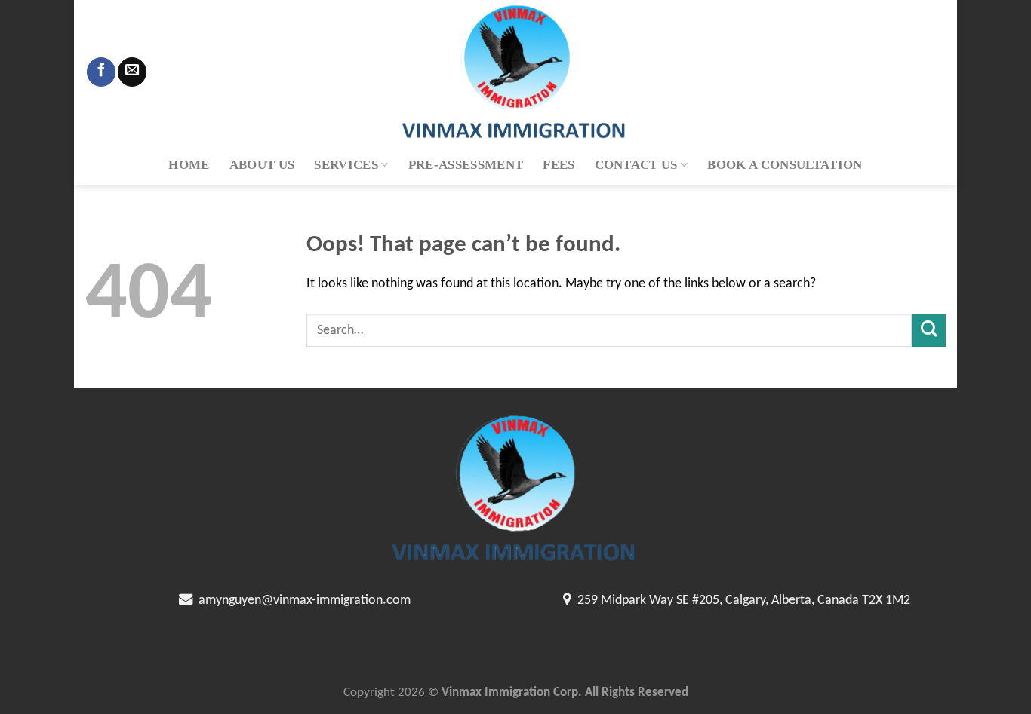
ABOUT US (262, 165)
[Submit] (929, 331)
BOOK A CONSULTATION (784, 165)
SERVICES (346, 165)
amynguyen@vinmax (252, 600)
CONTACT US (636, 165)
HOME (188, 165)
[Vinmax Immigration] (515, 72)
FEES (558, 165)
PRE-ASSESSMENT (466, 165)
